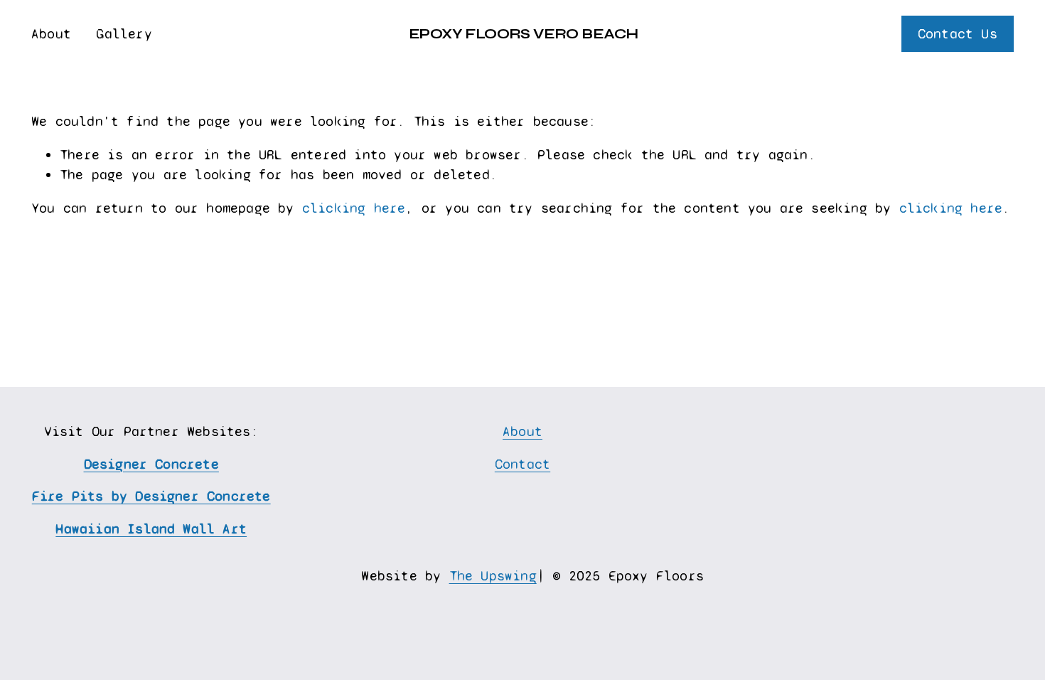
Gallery (123, 34)
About (51, 34)
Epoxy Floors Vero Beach (523, 34)
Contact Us (957, 34)
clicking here (354, 208)
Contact (522, 464)
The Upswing (493, 576)
